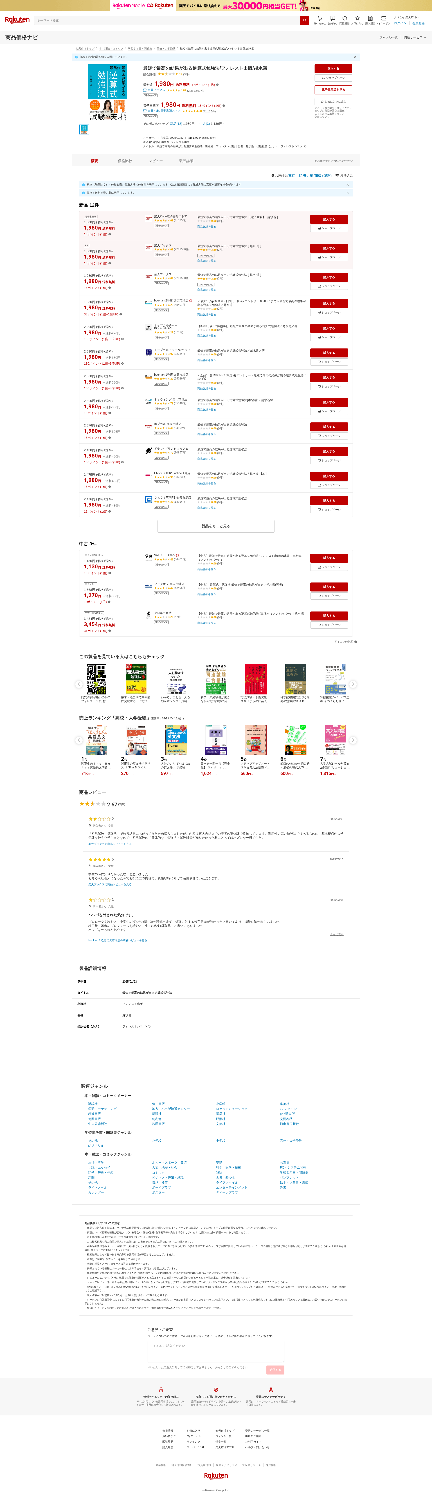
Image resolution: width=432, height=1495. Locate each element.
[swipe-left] (79, 684)
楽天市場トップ (85, 48)
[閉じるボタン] (355, 57)
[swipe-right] (353, 684)
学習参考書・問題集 (140, 48)
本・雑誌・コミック (111, 48)
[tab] (94, 161)
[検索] (304, 20)
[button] (333, 20)
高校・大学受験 (166, 48)
